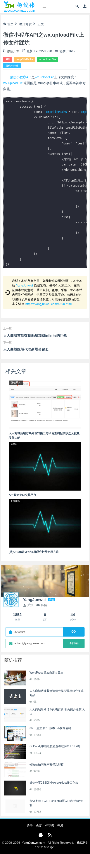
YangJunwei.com (33, 842)
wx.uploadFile (47, 59)
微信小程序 (12, 65)
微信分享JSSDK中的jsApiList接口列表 (53, 782)
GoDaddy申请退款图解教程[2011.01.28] (54, 746)
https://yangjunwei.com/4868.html (48, 304)
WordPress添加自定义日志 (46, 672)
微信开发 (25, 24)
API (7, 59)
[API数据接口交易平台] (45, 466)
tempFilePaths (24, 59)
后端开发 (16, 501)
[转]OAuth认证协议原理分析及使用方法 (34, 551)
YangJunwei (24, 285)
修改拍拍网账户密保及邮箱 (46, 764)
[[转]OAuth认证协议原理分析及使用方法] (45, 523)
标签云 (49, 825)
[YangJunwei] (19, 6)
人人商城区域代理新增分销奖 (26, 349)
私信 (44, 605)
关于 (30, 825)
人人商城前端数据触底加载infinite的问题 (35, 335)
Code (14, 444)
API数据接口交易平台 (22, 494)
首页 (10, 24)
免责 (39, 825)
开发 (60, 825)
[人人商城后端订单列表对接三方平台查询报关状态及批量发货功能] (45, 404)
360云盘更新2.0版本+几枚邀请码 (50, 728)
